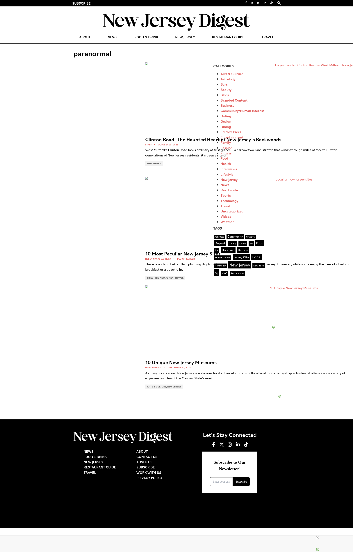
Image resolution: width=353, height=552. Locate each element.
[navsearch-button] (279, 3)
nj (216, 272)
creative (250, 236)
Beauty (226, 89)
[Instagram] (258, 3)
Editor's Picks (231, 131)
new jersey (239, 265)
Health (226, 163)
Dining (226, 126)
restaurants (237, 273)
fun (216, 250)
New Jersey (185, 37)
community (235, 236)
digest (220, 243)
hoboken (228, 250)
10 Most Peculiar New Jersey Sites (182, 253)
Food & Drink (146, 37)
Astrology (228, 79)
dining (232, 243)
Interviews (229, 169)
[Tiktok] (271, 3)
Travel (267, 37)
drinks (242, 243)
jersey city (241, 257)
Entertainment (232, 137)
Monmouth (220, 265)
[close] (317, 537)
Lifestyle (153, 277)
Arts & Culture (156, 386)
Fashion (227, 147)
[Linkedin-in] (265, 3)
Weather (227, 221)
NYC (224, 273)
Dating (226, 116)
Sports (226, 195)
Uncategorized (232, 211)
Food (224, 158)
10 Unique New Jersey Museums (181, 362)
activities (219, 236)
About (85, 37)
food (259, 243)
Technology (229, 200)
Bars (224, 84)
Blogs (225, 95)
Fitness (226, 153)
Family (226, 142)
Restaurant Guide (228, 37)
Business (227, 105)
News (112, 37)
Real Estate (229, 190)
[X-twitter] (252, 3)
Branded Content (234, 100)
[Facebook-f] (246, 3)
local (256, 256)
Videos (226, 216)
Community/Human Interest (242, 110)
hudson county (222, 257)
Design (226, 121)
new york (258, 265)
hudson (243, 250)
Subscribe (81, 3)
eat (251, 243)
